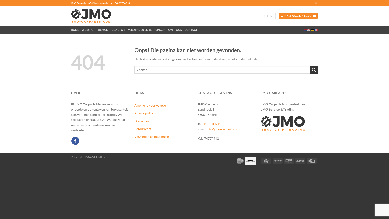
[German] (312, 29)
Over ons (175, 29)
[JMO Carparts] (91, 16)
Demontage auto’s (111, 29)
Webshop (88, 29)
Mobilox (99, 157)
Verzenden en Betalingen (146, 29)
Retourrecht (142, 129)
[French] (316, 29)
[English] (309, 29)
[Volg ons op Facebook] (312, 3)
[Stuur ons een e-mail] (316, 3)
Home (75, 29)
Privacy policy (144, 113)
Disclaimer (141, 121)
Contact (191, 29)
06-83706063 (212, 124)
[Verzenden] (314, 70)
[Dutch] (305, 29)
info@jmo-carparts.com (223, 129)
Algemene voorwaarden (151, 105)
